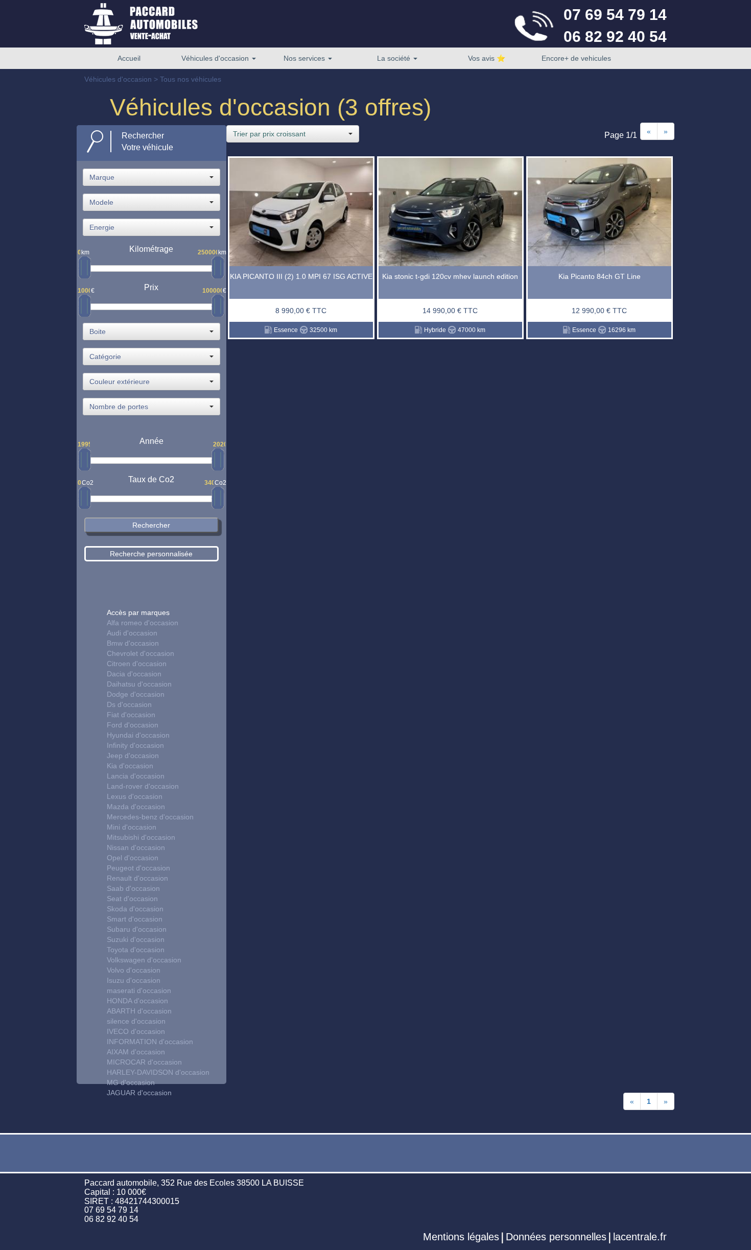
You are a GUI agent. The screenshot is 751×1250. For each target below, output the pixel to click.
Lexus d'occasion (134, 796)
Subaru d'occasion (137, 929)
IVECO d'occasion (136, 1031)
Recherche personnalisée (151, 554)
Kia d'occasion (130, 766)
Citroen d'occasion (137, 663)
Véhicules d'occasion (216, 58)
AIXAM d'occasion (136, 1052)
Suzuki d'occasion (136, 939)
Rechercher (151, 525)
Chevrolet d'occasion (140, 653)
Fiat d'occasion (131, 715)
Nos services (305, 58)
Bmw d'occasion (133, 643)
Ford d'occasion (132, 725)
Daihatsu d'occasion (139, 684)
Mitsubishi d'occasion (141, 837)
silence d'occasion (136, 1021)
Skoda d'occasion (135, 909)
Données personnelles (556, 1236)
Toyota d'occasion (136, 950)
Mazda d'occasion (136, 807)
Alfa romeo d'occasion (142, 623)
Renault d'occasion (137, 878)
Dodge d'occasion (136, 694)
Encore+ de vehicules (576, 58)
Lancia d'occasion (136, 776)
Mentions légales (461, 1236)
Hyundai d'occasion (138, 735)
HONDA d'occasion (137, 1001)
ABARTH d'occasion (139, 1011)
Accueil (129, 58)
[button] (151, 177)
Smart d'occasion (134, 919)
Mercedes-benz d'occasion (150, 817)
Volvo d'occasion (133, 970)
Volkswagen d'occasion (144, 960)
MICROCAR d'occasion (144, 1062)
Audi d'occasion (132, 633)
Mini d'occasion (131, 827)
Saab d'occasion (133, 888)
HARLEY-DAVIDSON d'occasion (158, 1072)
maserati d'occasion (139, 990)
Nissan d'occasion (136, 847)
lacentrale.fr (640, 1236)
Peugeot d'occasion (138, 868)
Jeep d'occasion (133, 755)
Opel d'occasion (132, 858)
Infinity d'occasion (135, 745)
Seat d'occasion (132, 898)
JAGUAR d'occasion (139, 1093)
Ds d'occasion (129, 704)
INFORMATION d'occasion (150, 1041)
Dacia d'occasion (134, 674)
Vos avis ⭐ (486, 58)
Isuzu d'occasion (133, 980)
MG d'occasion (131, 1082)
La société (394, 58)
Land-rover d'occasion (143, 786)
